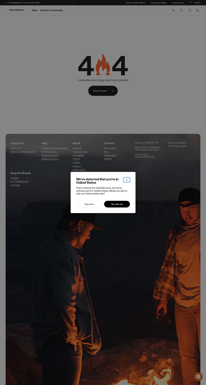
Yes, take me (117, 204)
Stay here (89, 204)
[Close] (127, 180)
